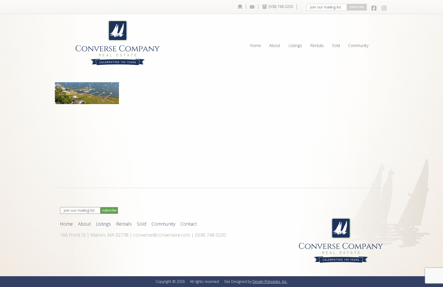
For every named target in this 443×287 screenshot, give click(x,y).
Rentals (317, 33)
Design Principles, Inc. (270, 281)
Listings (295, 33)
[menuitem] (240, 6)
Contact (252, 6)
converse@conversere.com (161, 235)
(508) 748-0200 (281, 6)
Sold (336, 33)
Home (240, 6)
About (274, 33)
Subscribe (356, 7)
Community (358, 33)
